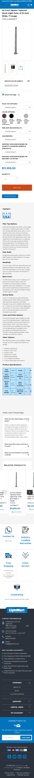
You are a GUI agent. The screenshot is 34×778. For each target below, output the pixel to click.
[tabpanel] (17, 493)
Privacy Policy (9, 773)
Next (30, 492)
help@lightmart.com (12, 644)
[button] (17, 81)
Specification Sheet (11, 85)
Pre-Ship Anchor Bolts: (12, 128)
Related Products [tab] (15, 465)
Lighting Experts (17, 694)
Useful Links (17, 707)
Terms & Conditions (23, 773)
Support (17, 702)
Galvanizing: (8, 136)
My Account (17, 713)
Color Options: (9, 112)
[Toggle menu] (2, 4)
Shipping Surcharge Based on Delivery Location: (14, 158)
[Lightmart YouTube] (14, 756)
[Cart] (31, 5)
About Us (17, 687)
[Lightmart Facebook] (9, 756)
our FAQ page (8, 576)
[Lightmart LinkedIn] (19, 756)
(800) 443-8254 (27, 1)
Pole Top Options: (10, 104)
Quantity (6, 174)
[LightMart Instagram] (24, 756)
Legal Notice (11, 775)
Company (17, 683)
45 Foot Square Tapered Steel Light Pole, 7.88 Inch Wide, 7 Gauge (15, 497)
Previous (4, 492)
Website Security (23, 775)
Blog (17, 691)
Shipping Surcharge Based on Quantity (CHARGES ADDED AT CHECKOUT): (14, 146)
